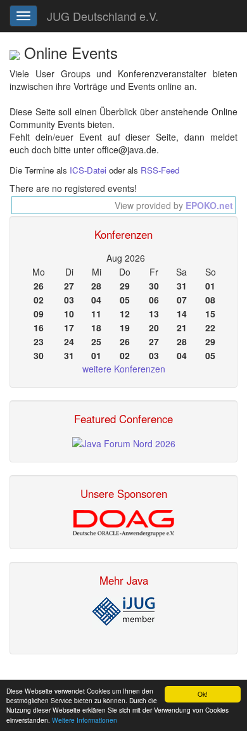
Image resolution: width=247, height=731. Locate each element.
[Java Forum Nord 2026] (123, 442)
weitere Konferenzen (123, 368)
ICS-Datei (88, 170)
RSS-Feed (160, 170)
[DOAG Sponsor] (123, 522)
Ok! (203, 694)
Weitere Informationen (84, 720)
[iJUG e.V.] (123, 612)
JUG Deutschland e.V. (102, 16)
